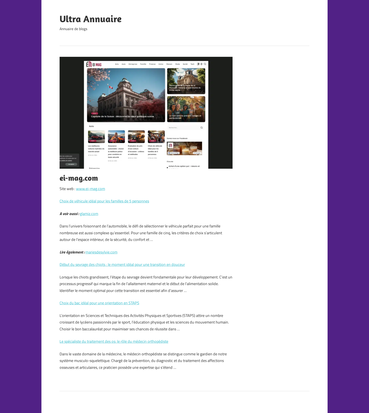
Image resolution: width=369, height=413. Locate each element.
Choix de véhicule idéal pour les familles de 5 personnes (104, 201)
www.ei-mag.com (90, 189)
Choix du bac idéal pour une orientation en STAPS (99, 303)
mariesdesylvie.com (101, 252)
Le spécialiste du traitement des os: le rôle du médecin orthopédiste (114, 341)
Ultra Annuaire (91, 19)
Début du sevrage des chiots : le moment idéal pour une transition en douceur (122, 264)
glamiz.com (89, 214)
